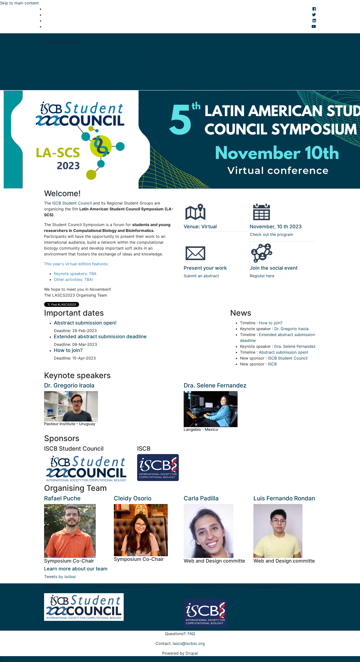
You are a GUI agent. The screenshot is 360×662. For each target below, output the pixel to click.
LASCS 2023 (56, 36)
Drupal (192, 653)
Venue (152, 83)
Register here (262, 275)
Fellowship (156, 77)
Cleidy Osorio (132, 498)
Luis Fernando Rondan (284, 498)
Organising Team (162, 36)
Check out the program (271, 234)
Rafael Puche (62, 498)
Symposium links (172, 59)
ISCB (272, 363)
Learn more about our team (76, 569)
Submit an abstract (201, 275)
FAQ (191, 633)
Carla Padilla (201, 498)
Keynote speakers (173, 48)
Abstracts (157, 65)
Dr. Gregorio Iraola (174, 53)
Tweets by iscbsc (60, 576)
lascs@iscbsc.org (189, 643)
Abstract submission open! (85, 323)
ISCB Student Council (72, 203)
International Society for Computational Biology (228, 592)
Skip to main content (19, 2)
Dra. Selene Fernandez (295, 346)
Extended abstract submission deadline (100, 336)
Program (156, 42)
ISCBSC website (76, 586)
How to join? (68, 350)
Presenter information (177, 71)
